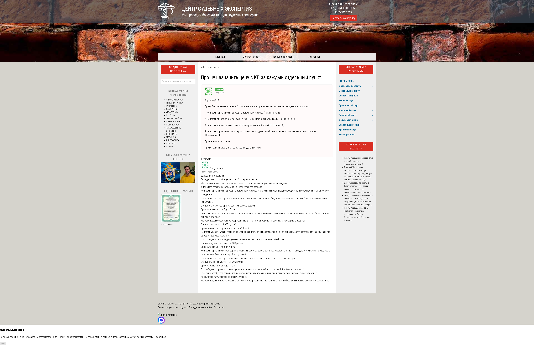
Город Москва (346, 80)
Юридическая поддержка (178, 69)
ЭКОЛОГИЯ (171, 131)
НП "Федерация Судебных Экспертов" (206, 307)
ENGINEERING (171, 106)
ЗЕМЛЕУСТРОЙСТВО (174, 118)
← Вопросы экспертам (210, 67)
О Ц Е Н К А (170, 115)
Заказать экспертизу (343, 18)
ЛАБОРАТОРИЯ (172, 109)
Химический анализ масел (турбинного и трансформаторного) (358, 161)
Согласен (3, 343)
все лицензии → (168, 224)
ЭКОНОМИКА (171, 134)
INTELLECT (170, 143)
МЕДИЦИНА (171, 137)
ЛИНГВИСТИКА (172, 140)
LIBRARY (169, 146)
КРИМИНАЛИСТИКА (174, 103)
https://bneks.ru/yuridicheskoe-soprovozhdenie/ (224, 276)
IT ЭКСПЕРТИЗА (172, 125)
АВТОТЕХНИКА (172, 112)
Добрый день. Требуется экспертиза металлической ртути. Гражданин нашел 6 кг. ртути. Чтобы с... (357, 214)
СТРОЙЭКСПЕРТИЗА (174, 100)
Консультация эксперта (356, 146)
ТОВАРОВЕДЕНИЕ (173, 128)
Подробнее (160, 336)
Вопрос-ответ (251, 56)
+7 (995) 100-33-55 (343, 8)
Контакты (314, 56)
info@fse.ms (343, 12)
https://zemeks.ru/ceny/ (291, 269)
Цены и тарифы (282, 56)
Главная (220, 56)
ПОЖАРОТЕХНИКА (173, 121)
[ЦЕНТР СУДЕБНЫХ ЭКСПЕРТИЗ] (166, 18)
